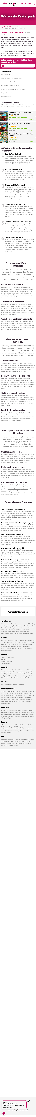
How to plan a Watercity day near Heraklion (13, 89)
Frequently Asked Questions (9, 93)
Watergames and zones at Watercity (11, 85)
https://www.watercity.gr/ (16, 684)
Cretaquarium (9, 245)
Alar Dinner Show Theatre (16, 241)
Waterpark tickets (6, 74)
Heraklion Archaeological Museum (18, 489)
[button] (18, 116)
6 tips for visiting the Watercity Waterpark (12, 78)
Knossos (15, 247)
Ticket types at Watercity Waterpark (11, 81)
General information (6, 96)
